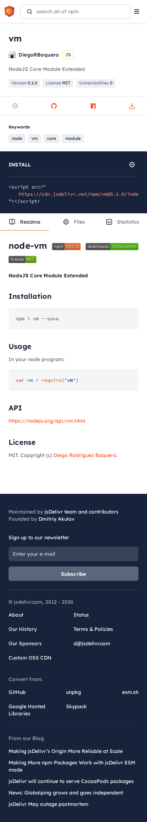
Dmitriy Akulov (57, 519)
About (16, 615)
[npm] (93, 105)
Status (81, 615)
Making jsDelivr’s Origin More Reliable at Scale (66, 751)
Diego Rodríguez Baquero (85, 455)
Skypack (76, 706)
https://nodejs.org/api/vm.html (47, 421)
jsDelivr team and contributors (81, 512)
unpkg (73, 692)
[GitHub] (53, 105)
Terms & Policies (93, 629)
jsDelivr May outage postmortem (48, 804)
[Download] (132, 105)
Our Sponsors (25, 643)
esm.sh (130, 692)
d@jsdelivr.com (92, 643)
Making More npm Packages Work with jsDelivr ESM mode (72, 766)
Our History (23, 629)
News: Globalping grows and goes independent (66, 792)
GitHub (17, 692)
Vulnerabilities (95, 83)
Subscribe (73, 574)
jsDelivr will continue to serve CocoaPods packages (71, 781)
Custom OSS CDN (30, 658)
